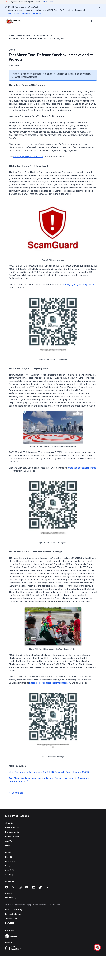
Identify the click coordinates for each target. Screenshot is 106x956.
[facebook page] (6, 887)
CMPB (8, 874)
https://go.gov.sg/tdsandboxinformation (48, 683)
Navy (7, 857)
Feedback (9, 897)
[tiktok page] (40, 887)
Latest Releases (42, 35)
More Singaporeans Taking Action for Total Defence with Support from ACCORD (49, 772)
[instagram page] (20, 887)
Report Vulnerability (13, 909)
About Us (9, 823)
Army (7, 852)
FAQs (7, 845)
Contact (8, 893)
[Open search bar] (91, 21)
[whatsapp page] (47, 887)
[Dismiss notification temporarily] (99, 7)
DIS (6, 866)
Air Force (9, 861)
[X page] (13, 887)
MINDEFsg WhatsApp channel (23, 13)
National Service (12, 836)
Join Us (8, 841)
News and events (24, 35)
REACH (8, 923)
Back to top (17, 792)
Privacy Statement (13, 914)
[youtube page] (26, 887)
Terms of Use (11, 918)
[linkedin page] (33, 887)
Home (11, 35)
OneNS (8, 870)
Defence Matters (13, 832)
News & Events (12, 827)
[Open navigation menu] (98, 21)
